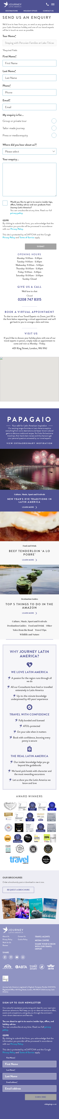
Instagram (23, 957)
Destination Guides (16, 625)
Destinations (11, 11)
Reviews (5, 945)
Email (6, 100)
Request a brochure (18, 889)
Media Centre (42, 940)
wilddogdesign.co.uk (50, 1104)
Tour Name (9, 36)
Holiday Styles (30, 11)
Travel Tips (40, 630)
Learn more (28, 507)
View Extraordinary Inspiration (30, 443)
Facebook (5, 957)
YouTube (17, 957)
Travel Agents (42, 936)
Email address (11, 1082)
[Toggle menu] (52, 4)
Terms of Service (26, 237)
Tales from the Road (23, 630)
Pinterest (11, 957)
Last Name (9, 71)
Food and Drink (36, 625)
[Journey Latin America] (12, 4)
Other (49, 625)
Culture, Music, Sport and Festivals (29, 621)
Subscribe (40, 1097)
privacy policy (16, 213)
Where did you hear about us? (20, 145)
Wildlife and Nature (29, 634)
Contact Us (48, 11)
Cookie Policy (22, 939)
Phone (7, 85)
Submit (40, 246)
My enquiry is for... (13, 115)
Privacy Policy (16, 229)
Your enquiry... (11, 159)
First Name (9, 56)
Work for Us (7, 942)
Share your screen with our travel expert (45, 946)
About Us (6, 936)
